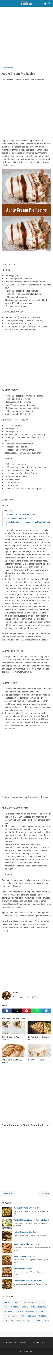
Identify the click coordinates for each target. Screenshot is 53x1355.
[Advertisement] (26, 36)
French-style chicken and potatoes (28, 1280)
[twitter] (16, 1011)
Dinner (15, 1316)
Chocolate (30, 1311)
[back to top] (47, 1349)
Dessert (6, 1316)
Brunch (25, 1307)
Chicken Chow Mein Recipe (25, 1256)
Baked (17, 1302)
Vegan (46, 1320)
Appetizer (7, 1302)
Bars (43, 1302)
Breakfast (14, 1307)
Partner (44, 1342)
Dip (23, 1316)
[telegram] (46, 1011)
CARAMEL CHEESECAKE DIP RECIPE (21, 515)
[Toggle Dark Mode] (45, 3)
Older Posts (44, 1193)
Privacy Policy (11, 1342)
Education (32, 1316)
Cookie (40, 1311)
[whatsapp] (36, 1011)
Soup (30, 1320)
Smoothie (20, 1320)
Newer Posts (8, 1193)
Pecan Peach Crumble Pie (17, 518)
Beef (5, 1307)
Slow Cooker (8, 1320)
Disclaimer (23, 1342)
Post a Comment (37, 80)
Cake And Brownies (39, 1307)
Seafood (42, 1316)
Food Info (29, 1351)
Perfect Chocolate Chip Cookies (26, 1232)
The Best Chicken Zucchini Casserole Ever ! (31, 1220)
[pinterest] (26, 1011)
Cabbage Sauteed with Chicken (26, 1208)
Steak (38, 1320)
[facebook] (7, 1011)
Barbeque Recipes (30, 1302)
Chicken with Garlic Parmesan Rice (28, 1244)
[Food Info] (26, 3)
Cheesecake (8, 1311)
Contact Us (34, 1342)
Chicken (19, 1311)
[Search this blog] (49, 3)
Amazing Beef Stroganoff (24, 1268)
